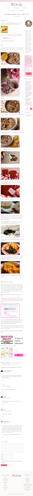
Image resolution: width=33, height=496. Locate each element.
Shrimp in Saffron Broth (6, 38)
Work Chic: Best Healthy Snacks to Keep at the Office (8, 364)
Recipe (8, 7)
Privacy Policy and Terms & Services (20, 493)
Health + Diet (5, 487)
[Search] (31, 109)
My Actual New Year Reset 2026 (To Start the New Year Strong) (28, 103)
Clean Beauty (27, 480)
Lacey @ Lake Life (6, 421)
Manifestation (16, 7)
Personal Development (11, 10)
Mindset (5, 485)
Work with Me (22, 10)
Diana (19, 16)
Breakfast (3, 362)
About (27, 482)
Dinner (5, 362)
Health (24, 7)
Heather (4, 396)
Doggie (7, 362)
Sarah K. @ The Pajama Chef (7, 370)
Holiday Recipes (5, 479)
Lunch (9, 362)
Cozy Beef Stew (5, 37)
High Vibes (5, 482)
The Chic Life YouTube (27, 484)
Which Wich (3, 215)
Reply (3, 380)
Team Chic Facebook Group (27, 485)
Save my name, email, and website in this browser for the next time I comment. (12, 462)
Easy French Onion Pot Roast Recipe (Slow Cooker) (28, 99)
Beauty (5, 484)
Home (27, 477)
